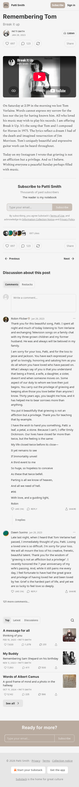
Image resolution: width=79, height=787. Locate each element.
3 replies (20, 520)
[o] (69, 635)
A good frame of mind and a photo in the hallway (29, 683)
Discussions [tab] (31, 620)
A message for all (16, 630)
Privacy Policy (67, 219)
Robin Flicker (19, 318)
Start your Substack (29, 770)
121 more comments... (16, 601)
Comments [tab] (11, 284)
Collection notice (62, 760)
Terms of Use (57, 215)
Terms (46, 760)
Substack (21, 779)
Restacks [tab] (27, 284)
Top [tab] (7, 620)
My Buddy (10, 653)
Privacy (36, 760)
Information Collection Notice (38, 219)
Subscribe (58, 5)
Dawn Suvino (19, 532)
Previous (14, 258)
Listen (71, 33)
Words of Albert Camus (21, 677)
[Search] (72, 620)
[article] (39, 637)
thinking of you (12, 635)
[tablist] (19, 284)
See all (10, 703)
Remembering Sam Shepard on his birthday (30, 658)
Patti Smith (18, 31)
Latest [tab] (17, 620)
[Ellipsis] (74, 318)
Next (67, 258)
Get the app (57, 770)
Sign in (71, 5)
